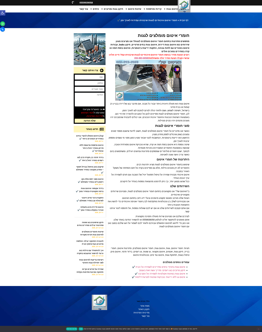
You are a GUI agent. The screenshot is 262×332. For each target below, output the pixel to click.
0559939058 (86, 2)
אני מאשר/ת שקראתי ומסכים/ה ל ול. (92, 112)
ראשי (183, 9)
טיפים (96, 9)
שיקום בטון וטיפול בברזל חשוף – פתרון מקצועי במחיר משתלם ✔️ (89, 170)
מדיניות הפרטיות (95, 116)
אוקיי (81, 329)
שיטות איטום (134, 9)
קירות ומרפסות (153, 9)
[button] (2, 13)
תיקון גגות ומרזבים (113, 9)
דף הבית (184, 20)
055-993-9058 (141, 58)
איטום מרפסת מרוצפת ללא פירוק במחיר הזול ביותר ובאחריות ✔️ (91, 148)
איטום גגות (172, 9)
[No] (258, 329)
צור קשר (83, 9)
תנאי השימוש (87, 112)
